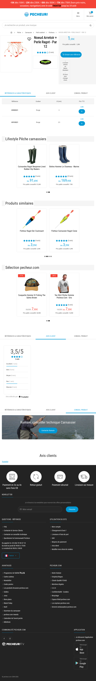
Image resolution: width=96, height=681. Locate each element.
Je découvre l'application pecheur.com (84, 638)
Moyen (11, 375)
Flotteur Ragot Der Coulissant (32, 231)
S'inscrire (72, 509)
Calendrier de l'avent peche (13, 618)
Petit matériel (40, 32)
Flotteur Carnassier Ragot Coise (64, 231)
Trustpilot (5, 462)
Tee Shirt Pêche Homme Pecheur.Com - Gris (64, 296)
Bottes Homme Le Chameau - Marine (64, 166)
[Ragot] (45, 62)
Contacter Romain (48, 430)
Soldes (6, 592)
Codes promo (8, 584)
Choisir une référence (72, 55)
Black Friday (8, 603)
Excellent (11, 364)
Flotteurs (51, 32)
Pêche (19, 32)
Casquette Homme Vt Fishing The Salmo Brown (31, 296)
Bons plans (8, 599)
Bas (10, 381)
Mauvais (11, 387)
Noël (5, 607)
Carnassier (28, 32)
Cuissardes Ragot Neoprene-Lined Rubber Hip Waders (32, 167)
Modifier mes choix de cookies (62, 549)
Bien (10, 370)
